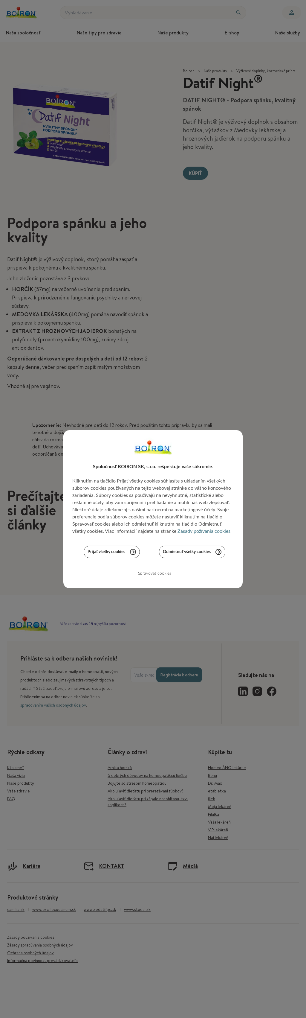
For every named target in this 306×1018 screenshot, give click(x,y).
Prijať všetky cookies (106, 552)
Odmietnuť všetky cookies (187, 552)
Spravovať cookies (154, 573)
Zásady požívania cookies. (205, 531)
